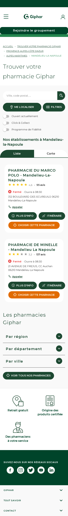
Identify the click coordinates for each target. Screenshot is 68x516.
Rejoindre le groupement (34, 30)
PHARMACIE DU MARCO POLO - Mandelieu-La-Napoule (32, 175)
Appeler (17, 207)
